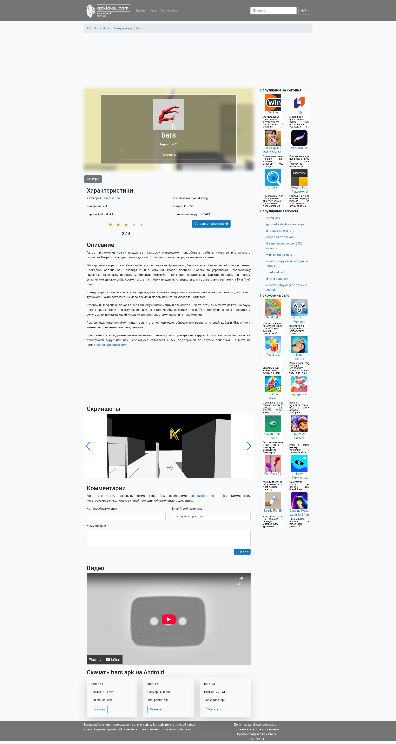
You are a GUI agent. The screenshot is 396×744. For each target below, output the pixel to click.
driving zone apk (277, 279)
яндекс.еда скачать (280, 231)
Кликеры (93, 179)
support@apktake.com (111, 345)
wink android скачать (280, 255)
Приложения (169, 10)
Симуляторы (111, 198)
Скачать (168, 154)
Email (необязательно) (188, 508)
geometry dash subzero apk (285, 224)
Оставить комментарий (211, 224)
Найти (305, 10)
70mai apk (273, 218)
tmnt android (275, 272)
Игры (153, 10)
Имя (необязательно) (102, 508)
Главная (141, 10)
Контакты (257, 739)
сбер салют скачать (280, 237)
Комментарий (96, 526)
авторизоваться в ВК (209, 496)
